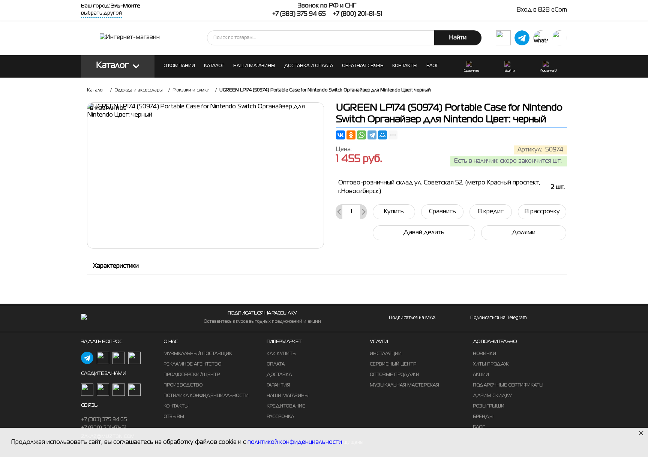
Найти (457, 37)
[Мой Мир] (382, 134)
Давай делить (424, 232)
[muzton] (503, 37)
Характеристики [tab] (116, 266)
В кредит (491, 211)
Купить (394, 211)
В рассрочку (542, 211)
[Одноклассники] (351, 134)
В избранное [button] (108, 109)
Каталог (112, 65)
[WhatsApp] (361, 134)
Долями (524, 232)
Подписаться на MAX (412, 318)
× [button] (641, 433)
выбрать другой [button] (101, 13)
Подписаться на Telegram (498, 318)
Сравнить (442, 211)
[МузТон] (129, 37)
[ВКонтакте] (340, 134)
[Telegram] (372, 134)
